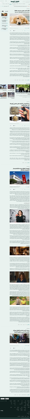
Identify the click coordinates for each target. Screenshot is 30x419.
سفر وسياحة (25, 409)
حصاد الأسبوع (18, 408)
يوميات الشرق (28, 8)
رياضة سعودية (21, 408)
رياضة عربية (21, 409)
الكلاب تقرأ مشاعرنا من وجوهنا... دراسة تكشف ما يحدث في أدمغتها (11, 90)
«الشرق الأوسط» (26, 345)
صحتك (11, 402)
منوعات (26, 162)
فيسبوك (19, 394)
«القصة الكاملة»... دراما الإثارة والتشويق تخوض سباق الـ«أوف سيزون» (4, 21)
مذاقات (25, 408)
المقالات (21, 402)
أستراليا (15, 394)
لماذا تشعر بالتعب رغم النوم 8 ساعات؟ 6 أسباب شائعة (4, 18)
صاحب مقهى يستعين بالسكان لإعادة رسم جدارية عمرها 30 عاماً (3, 29)
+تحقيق (18, 410)
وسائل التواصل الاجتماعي (24, 394)
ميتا (17, 394)
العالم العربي (28, 402)
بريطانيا (23, 162)
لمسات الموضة (25, 410)
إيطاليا (18, 324)
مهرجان (24, 324)
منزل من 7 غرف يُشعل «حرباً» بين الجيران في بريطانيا (4, 26)
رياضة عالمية (21, 410)
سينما (26, 324)
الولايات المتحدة (25, 402)
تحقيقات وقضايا (18, 409)
